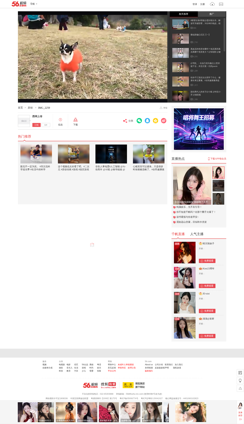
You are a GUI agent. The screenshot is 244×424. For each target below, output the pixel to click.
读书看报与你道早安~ (187, 217)
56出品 (85, 364)
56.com (19, 4)
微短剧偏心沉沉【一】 (200, 35)
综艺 (76, 364)
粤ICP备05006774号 (129, 398)
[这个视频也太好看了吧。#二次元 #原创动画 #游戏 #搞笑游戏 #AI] (73, 154)
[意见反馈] (240, 388)
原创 (30, 107)
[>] (212, 4)
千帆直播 (178, 234)
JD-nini (206, 293)
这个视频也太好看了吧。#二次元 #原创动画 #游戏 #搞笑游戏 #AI (73, 169)
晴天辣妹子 (208, 243)
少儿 (84, 371)
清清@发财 (208, 318)
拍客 (99, 371)
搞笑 (61, 368)
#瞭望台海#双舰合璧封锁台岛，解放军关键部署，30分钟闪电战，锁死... (205, 23)
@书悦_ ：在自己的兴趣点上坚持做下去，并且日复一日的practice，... (205, 66)
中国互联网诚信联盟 (79, 398)
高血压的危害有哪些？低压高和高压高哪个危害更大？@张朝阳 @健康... (206, 52)
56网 (90, 385)
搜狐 (134, 385)
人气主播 (196, 234)
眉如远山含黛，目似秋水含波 (191, 222)
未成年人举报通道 (126, 364)
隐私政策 (177, 368)
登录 (195, 4)
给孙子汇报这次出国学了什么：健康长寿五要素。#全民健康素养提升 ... (205, 80)
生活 (76, 368)
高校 (91, 364)
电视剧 (62, 364)
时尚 (91, 368)
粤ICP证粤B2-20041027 (152, 398)
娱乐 (99, 368)
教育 (69, 371)
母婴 (91, 371)
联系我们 (169, 364)
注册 (202, 4)
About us (149, 364)
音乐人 (70, 368)
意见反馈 (112, 368)
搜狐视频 (110, 385)
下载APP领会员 (218, 158)
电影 (69, 364)
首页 (20, 107)
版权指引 (149, 371)
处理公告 (132, 368)
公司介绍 (159, 364)
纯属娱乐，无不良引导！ (189, 207)
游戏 (84, 368)
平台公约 (112, 371)
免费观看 (208, 261)
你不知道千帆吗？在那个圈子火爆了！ (196, 212)
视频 (44, 364)
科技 (61, 371)
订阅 (37, 125)
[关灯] (240, 380)
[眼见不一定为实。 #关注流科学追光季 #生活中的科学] (36, 154)
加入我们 (179, 364)
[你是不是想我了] (192, 168)
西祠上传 (37, 116)
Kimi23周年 (208, 268)
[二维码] (240, 372)
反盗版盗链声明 (162, 368)
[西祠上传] (24, 121)
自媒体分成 (47, 368)
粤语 (99, 364)
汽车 (76, 371)
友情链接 (149, 368)
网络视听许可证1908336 (57, 398)
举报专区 (122, 368)
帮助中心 (112, 364)
